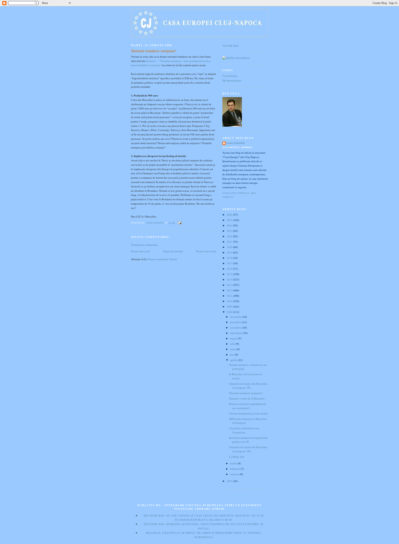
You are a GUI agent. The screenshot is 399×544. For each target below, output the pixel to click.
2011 (230, 296)
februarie (235, 469)
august (234, 338)
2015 (230, 274)
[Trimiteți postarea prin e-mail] (179, 223)
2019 (230, 252)
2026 (230, 214)
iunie (233, 349)
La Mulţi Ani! (237, 457)
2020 (230, 247)
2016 (230, 269)
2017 (230, 263)
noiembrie (236, 322)
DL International (231, 80)
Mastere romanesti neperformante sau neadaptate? (247, 406)
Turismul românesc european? (245, 393)
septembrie (236, 333)
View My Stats (230, 45)
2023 (230, 231)
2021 (230, 242)
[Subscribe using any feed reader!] (236, 58)
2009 (230, 306)
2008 (230, 312)
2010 (230, 301)
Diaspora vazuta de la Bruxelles (247, 398)
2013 (230, 285)
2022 (230, 236)
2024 (230, 225)
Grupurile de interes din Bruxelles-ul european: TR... (248, 386)
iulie (233, 344)
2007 (230, 481)
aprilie (234, 360)
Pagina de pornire (173, 251)
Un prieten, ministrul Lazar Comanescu (244, 430)
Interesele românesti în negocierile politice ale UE (248, 440)
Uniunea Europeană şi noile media (248, 413)
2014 (230, 279)
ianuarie (235, 474)
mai (232, 354)
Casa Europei (229, 76)
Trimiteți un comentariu (144, 245)
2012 (230, 290)
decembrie (236, 317)
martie (234, 463)
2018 (230, 258)
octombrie (236, 327)
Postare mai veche (206, 251)
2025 (230, 220)
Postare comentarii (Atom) (162, 259)
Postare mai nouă (140, 251)
